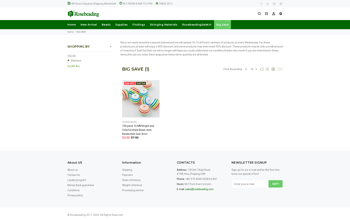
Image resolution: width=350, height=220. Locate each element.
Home (71, 24)
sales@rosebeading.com (199, 189)
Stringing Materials (164, 24)
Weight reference (132, 185)
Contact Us (73, 174)
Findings (139, 24)
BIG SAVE (81, 32)
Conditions (73, 190)
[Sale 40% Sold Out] (141, 98)
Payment (127, 174)
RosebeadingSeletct (197, 24)
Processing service (133, 190)
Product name (30, 205)
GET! (275, 184)
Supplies (121, 24)
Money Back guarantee (80, 185)
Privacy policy (75, 195)
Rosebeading (129, 122)
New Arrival (89, 24)
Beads (106, 24)
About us (72, 169)
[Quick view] (153, 86)
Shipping (127, 169)
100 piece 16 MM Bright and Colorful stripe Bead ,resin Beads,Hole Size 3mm (138, 129)
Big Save (222, 24)
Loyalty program (76, 180)
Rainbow (76, 60)
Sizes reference (131, 180)
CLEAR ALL (73, 66)
